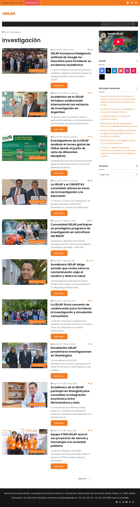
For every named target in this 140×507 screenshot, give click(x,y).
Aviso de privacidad (120, 498)
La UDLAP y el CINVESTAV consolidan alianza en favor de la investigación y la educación (70, 190)
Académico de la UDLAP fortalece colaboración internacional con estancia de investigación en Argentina (69, 104)
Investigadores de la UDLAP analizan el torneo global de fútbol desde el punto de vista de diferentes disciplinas (70, 148)
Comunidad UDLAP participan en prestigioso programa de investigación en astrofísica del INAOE (71, 230)
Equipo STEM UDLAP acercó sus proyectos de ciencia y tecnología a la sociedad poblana (69, 440)
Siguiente (82, 478)
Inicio (6, 32)
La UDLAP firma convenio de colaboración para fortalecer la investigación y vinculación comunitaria (71, 310)
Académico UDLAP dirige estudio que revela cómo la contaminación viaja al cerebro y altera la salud (70, 270)
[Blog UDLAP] (9, 13)
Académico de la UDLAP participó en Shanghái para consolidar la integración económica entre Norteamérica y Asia (70, 394)
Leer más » (59, 85)
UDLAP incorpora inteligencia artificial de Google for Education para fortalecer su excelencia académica (71, 59)
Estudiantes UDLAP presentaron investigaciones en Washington (71, 351)
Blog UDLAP (57, 50)
